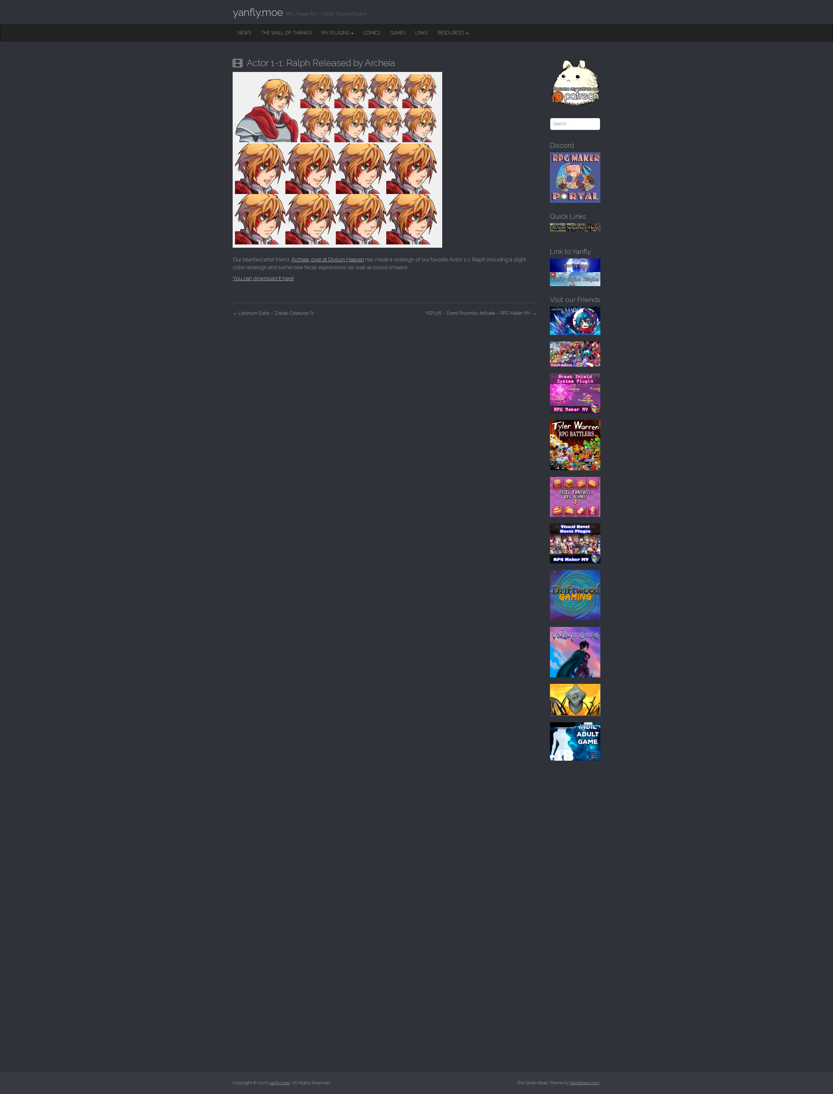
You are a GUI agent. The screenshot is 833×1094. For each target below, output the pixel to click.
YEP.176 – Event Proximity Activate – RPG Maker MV (481, 313)
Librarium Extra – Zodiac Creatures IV (273, 313)
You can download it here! (263, 278)
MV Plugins (335, 32)
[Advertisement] (385, 368)
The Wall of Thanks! (286, 32)
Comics (371, 32)
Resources (451, 32)
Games (397, 32)
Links (421, 32)
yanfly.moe (258, 12)
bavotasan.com (584, 1082)
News (244, 32)
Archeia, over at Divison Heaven (327, 259)
